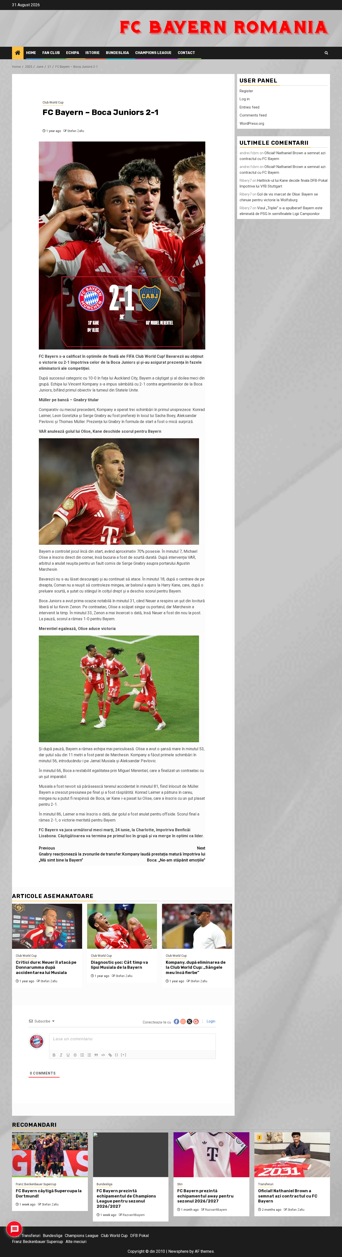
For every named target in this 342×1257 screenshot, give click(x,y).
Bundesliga (117, 53)
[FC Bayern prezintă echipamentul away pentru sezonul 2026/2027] (211, 1154)
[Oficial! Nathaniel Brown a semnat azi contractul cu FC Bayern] (292, 1154)
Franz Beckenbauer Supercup (36, 1184)
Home (31, 53)
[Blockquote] (96, 1055)
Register (246, 90)
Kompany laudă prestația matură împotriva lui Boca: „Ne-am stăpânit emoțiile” (163, 854)
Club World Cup (53, 102)
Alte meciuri (76, 1241)
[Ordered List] (82, 1055)
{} (116, 1054)
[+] (123, 1054)
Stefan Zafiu (75, 131)
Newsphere (178, 1251)
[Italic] (61, 1055)
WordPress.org (252, 123)
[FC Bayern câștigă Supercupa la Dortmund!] (50, 1154)
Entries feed (249, 107)
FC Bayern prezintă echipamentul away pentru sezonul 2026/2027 (205, 1196)
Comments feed (253, 115)
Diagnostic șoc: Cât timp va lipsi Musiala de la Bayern (119, 965)
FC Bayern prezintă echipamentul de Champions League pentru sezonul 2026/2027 (126, 1198)
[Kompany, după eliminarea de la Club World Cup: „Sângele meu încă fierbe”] (197, 926)
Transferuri (265, 1184)
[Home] (18, 53)
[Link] (110, 1055)
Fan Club (51, 53)
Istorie (92, 53)
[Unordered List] (89, 1055)
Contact (186, 53)
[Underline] (68, 1055)
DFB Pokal (139, 1235)
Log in (245, 99)
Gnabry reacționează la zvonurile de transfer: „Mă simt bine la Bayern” (80, 854)
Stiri (180, 1184)
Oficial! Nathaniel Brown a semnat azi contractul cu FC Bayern (287, 1196)
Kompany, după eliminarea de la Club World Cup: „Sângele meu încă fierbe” (196, 967)
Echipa (72, 53)
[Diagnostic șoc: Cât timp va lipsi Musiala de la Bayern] (122, 926)
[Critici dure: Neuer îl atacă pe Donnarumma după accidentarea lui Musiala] (47, 926)
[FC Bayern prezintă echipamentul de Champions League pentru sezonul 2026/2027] (131, 1154)
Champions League (153, 53)
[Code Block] (103, 1055)
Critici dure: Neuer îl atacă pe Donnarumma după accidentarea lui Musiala (46, 967)
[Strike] (75, 1055)
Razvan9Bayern (134, 1215)
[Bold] (54, 1055)
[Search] (326, 53)
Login (210, 1021)
